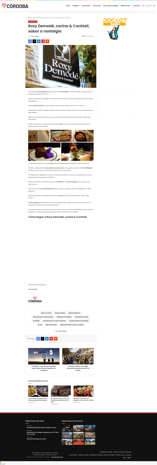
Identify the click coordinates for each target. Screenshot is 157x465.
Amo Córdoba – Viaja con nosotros (79, 455)
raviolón (37, 321)
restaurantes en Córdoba (79, 321)
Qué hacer (86, 5)
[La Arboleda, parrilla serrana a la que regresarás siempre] (38, 391)
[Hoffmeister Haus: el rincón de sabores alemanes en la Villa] (61, 391)
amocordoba (60, 313)
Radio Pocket (125, 5)
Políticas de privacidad (96, 455)
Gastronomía (37, 17)
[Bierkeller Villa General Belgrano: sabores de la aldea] (84, 391)
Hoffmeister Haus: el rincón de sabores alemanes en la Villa (60, 400)
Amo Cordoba (35, 36)
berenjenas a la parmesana (43, 317)
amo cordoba (46, 313)
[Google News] (61, 331)
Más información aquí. (57, 457)
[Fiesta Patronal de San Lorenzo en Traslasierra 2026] (78, 442)
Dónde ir (76, 5)
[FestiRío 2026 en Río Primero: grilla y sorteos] (67, 428)
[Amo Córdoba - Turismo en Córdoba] (15, 5)
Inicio (68, 5)
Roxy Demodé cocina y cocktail (72, 325)
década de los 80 (82, 317)
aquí (45, 285)
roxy (40, 325)
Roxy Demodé (52, 325)
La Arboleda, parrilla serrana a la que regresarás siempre (37, 399)
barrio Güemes (80, 105)
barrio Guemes (75, 313)
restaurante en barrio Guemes (55, 321)
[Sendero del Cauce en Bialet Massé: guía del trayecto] (67, 435)
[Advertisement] (115, 51)
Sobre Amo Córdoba (109, 455)
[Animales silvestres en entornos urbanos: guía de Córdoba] (90, 435)
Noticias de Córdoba (110, 5)
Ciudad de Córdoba (65, 317)
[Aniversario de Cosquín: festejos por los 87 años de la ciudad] (78, 428)
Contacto (136, 5)
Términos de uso (120, 455)
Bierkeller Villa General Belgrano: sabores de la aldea (84, 399)
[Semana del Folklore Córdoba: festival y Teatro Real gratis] (67, 442)
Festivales (97, 5)
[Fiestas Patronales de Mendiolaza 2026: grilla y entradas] (90, 442)
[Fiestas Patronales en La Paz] (90, 428)
